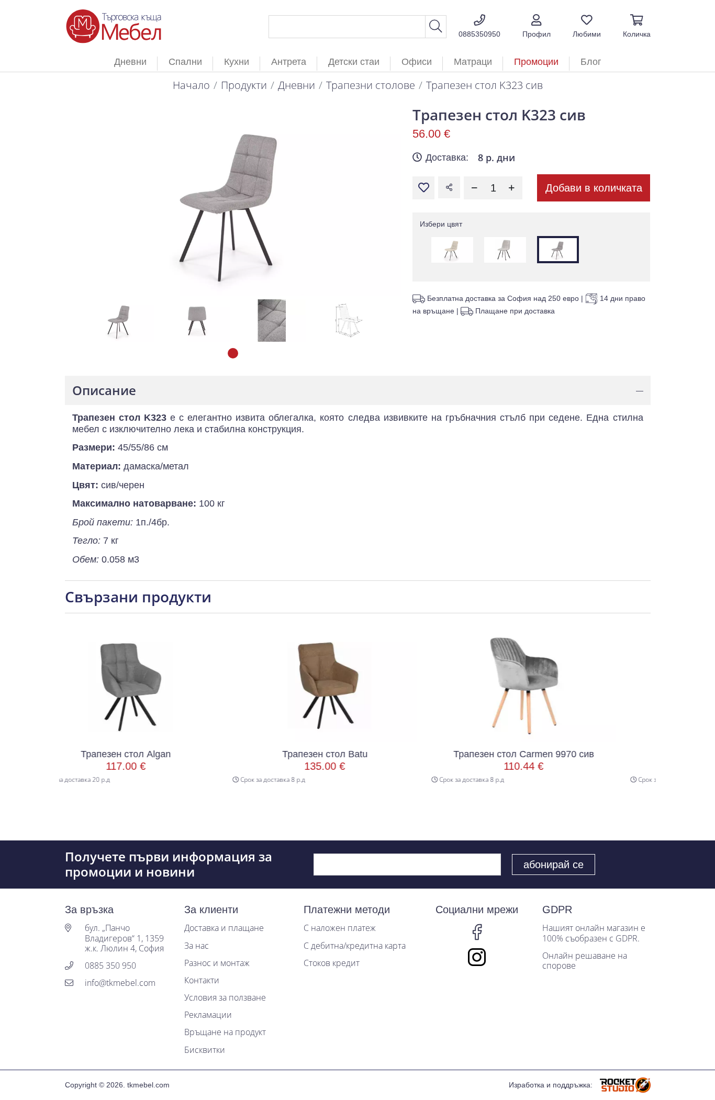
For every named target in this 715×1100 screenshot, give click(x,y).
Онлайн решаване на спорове (584, 961)
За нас (196, 946)
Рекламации (208, 1015)
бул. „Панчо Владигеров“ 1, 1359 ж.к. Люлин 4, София (124, 938)
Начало (191, 85)
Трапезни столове (370, 85)
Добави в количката (593, 188)
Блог (590, 62)
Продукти (244, 85)
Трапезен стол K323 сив (484, 85)
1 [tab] (233, 353)
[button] (536, 27)
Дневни (296, 85)
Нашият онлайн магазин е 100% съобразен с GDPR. (593, 933)
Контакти (201, 980)
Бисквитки (204, 1050)
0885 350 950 (110, 966)
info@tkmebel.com (120, 983)
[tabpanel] (119, 320)
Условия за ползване (225, 998)
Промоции (536, 62)
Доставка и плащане (224, 928)
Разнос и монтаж (217, 963)
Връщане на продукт (225, 1032)
